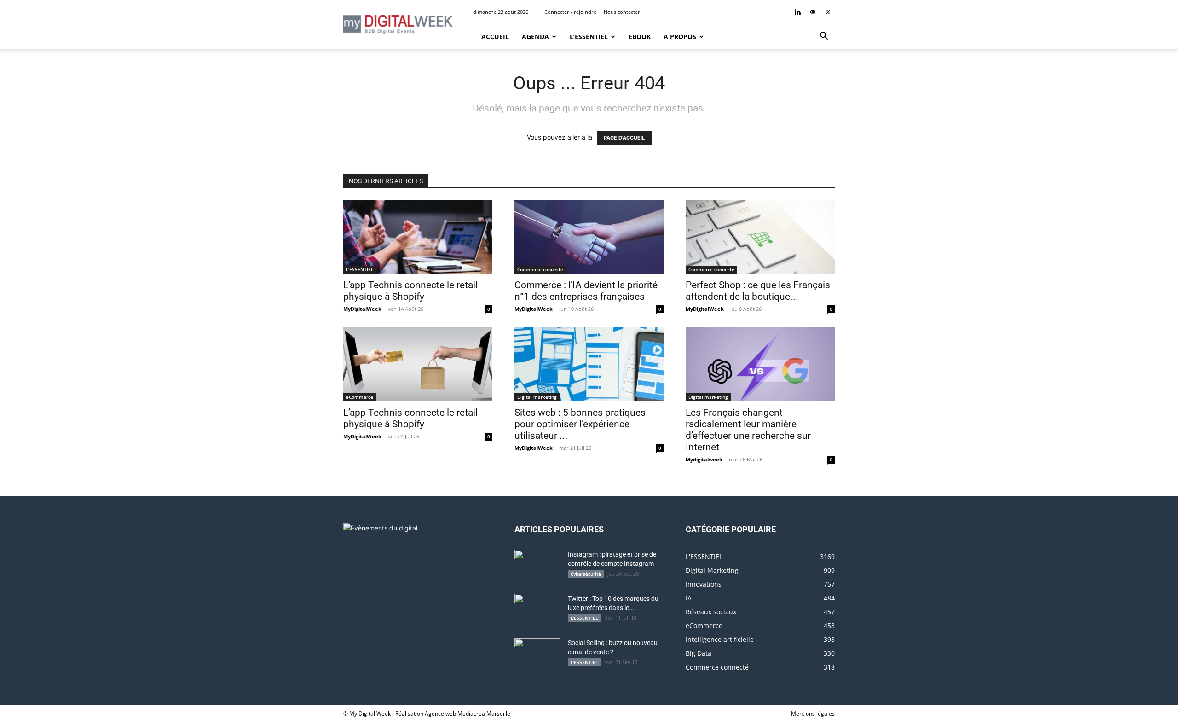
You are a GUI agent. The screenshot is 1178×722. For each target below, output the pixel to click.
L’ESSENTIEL (589, 36)
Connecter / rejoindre (570, 11)
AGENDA (535, 36)
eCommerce (359, 397)
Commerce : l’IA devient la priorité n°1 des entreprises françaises (586, 290)
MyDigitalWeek (362, 308)
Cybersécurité (586, 574)
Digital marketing (537, 397)
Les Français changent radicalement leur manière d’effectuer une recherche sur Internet (748, 430)
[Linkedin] (797, 12)
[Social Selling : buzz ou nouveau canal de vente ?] (537, 654)
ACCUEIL (494, 36)
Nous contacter (622, 11)
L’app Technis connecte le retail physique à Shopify (410, 290)
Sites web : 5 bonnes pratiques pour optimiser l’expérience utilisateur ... (580, 424)
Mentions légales (813, 713)
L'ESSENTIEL (359, 269)
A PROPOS (680, 36)
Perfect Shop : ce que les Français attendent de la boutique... (758, 290)
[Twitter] (828, 12)
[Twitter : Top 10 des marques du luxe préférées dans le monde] (537, 610)
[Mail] (813, 12)
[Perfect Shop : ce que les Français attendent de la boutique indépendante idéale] (760, 237)
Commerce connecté (540, 269)
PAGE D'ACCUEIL (624, 137)
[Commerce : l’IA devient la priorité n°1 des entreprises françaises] (589, 237)
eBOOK (640, 36)
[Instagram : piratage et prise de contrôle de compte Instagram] (537, 566)
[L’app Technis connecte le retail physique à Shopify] (417, 237)
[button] (824, 37)
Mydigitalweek (704, 459)
